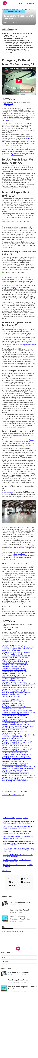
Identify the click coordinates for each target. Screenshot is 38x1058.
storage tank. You (19, 554)
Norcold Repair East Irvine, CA (13, 38)
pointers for (14, 281)
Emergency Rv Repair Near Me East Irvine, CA (17, 33)
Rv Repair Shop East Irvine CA (14, 11)
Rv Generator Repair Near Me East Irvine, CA (17, 745)
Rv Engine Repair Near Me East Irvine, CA (15, 642)
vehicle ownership (17, 155)
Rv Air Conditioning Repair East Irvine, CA (15, 689)
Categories (30, 3)
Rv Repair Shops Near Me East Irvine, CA (18, 45)
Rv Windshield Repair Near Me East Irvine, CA (20, 51)
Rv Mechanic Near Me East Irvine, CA (14, 677)
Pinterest (27, 882)
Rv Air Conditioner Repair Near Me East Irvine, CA (18, 721)
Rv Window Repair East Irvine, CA (16, 44)
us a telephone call (17, 209)
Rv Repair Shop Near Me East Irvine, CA (15, 657)
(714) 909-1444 (8, 104)
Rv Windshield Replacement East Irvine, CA (16, 656)
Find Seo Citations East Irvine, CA (13, 795)
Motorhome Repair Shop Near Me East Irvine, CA (18, 687)
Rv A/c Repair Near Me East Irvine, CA (16, 37)
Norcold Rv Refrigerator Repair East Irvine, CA (17, 652)
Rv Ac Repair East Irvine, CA (11, 696)
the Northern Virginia (22, 169)
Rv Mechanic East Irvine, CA (11, 650)
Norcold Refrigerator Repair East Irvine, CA (18, 42)
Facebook (27, 879)
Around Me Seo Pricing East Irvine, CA (14, 791)
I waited (28, 217)
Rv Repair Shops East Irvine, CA (12, 654)
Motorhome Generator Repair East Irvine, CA (17, 686)
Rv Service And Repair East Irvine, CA (14, 682)
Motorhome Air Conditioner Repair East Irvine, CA (18, 647)
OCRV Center (9, 35)
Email (14, 885)
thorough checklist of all (28, 345)
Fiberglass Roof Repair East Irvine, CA (14, 663)
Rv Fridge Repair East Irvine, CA (16, 49)
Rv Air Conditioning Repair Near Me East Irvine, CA (19, 684)
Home (21, 3)
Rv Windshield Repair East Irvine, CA (14, 668)
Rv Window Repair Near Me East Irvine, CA (18, 40)
